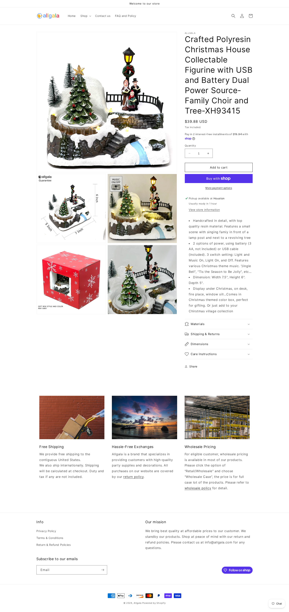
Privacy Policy (46, 531)
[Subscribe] (102, 569)
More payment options (218, 187)
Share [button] (193, 366)
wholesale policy (198, 488)
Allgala (138, 603)
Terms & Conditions (49, 538)
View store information (204, 209)
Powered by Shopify (154, 603)
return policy (133, 477)
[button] (85, 16)
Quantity (190, 145)
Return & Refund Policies (53, 544)
